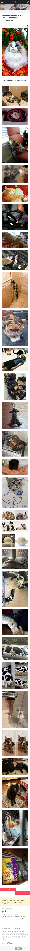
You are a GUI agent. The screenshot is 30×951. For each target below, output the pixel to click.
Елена (3, 914)
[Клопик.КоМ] (15, 7)
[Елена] (3, 911)
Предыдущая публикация (8, 889)
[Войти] (28, 2)
